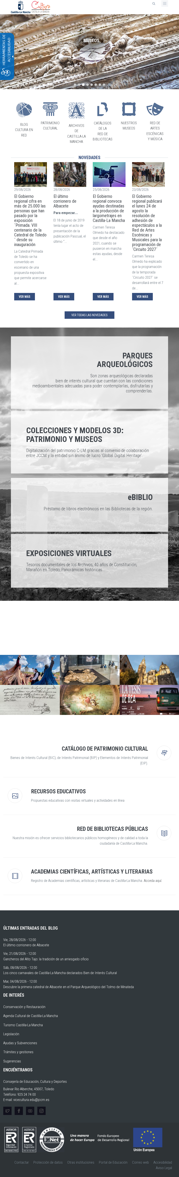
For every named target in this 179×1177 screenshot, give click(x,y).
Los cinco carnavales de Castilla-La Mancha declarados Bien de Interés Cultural (60, 973)
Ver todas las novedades (89, 315)
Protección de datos (48, 1162)
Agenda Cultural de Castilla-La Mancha (30, 1016)
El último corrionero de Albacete (64, 201)
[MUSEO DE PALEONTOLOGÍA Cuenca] (90, 670)
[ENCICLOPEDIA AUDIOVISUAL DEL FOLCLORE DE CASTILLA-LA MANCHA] (30, 670)
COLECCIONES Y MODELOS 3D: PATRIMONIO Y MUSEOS (75, 435)
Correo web (140, 1162)
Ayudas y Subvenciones (20, 1043)
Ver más (24, 296)
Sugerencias (12, 1061)
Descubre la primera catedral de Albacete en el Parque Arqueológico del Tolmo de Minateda (68, 987)
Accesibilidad (162, 1162)
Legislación (11, 1034)
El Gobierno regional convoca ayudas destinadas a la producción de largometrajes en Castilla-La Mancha (109, 208)
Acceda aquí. (153, 880)
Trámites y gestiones (18, 1052)
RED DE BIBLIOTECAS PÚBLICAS (112, 829)
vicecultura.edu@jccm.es (31, 1099)
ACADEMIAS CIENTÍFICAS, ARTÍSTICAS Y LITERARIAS (92, 871)
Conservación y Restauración (24, 1007)
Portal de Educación (113, 1162)
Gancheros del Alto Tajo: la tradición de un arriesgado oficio (46, 959)
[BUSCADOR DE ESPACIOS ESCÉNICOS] (90, 700)
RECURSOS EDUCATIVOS (58, 791)
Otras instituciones (80, 1162)
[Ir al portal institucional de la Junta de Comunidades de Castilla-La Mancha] (21, 6)
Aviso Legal (164, 1168)
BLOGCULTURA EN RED (24, 129)
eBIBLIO (140, 497)
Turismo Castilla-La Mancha (23, 1025)
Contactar (21, 1162)
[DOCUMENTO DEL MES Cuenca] (30, 700)
